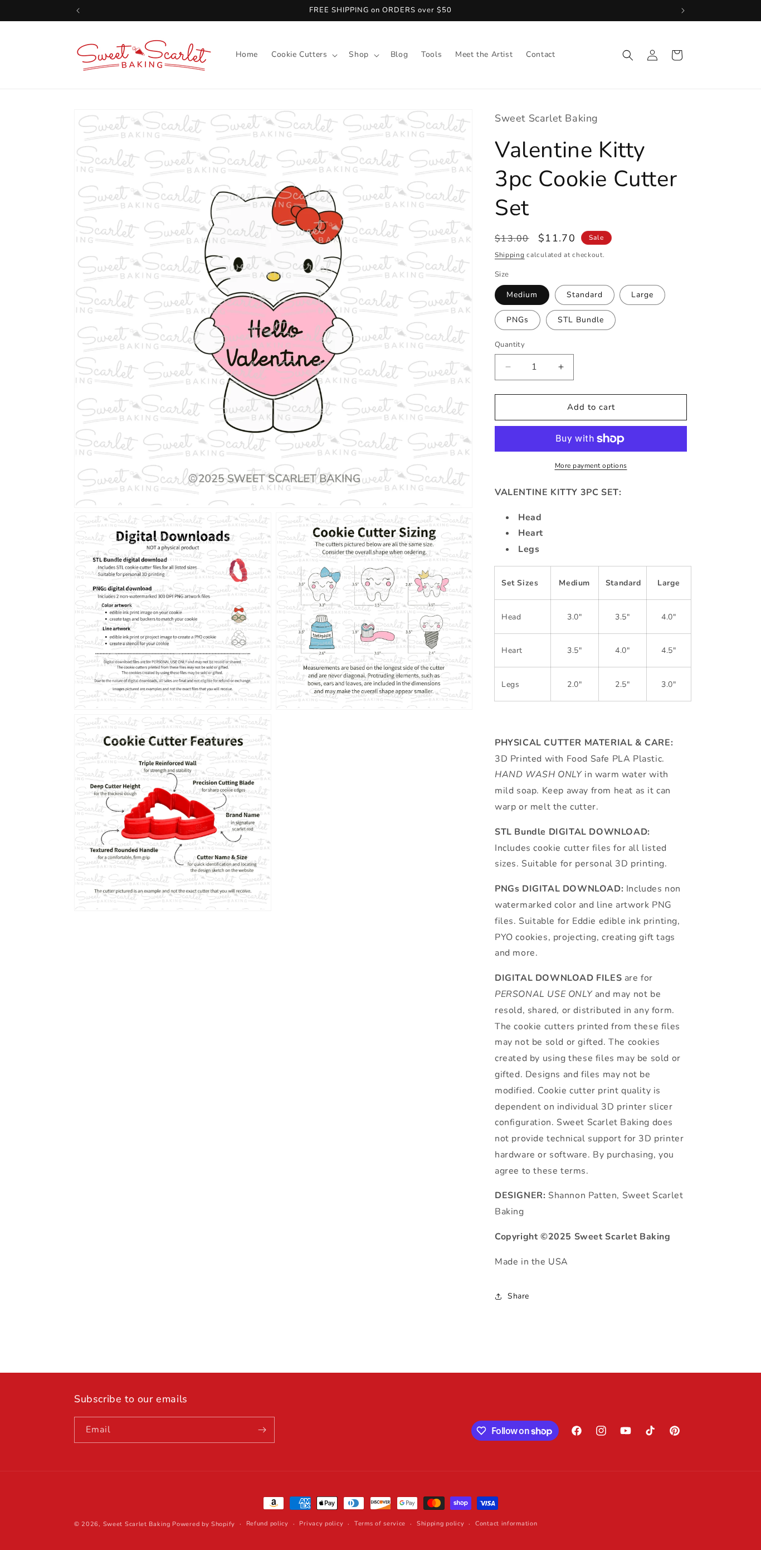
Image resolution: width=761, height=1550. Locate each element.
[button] (303, 54)
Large (642, 294)
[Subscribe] (262, 1430)
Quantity (510, 345)
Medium (522, 294)
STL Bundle (581, 319)
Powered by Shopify (203, 1524)
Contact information (506, 1523)
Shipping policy (441, 1523)
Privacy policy (321, 1523)
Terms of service (380, 1523)
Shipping (510, 254)
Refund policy (267, 1523)
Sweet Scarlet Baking (136, 1524)
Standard (585, 294)
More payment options (591, 465)
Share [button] (518, 1296)
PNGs (517, 319)
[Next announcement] (683, 10)
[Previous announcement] (78, 10)
